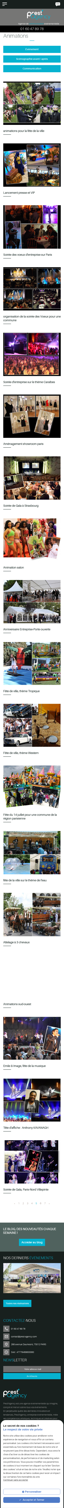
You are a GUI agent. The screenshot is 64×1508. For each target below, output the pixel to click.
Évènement (32, 49)
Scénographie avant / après (32, 59)
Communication (32, 68)
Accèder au (32, 1242)
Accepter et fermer (33, 1499)
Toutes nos (17, 1303)
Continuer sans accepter (15, 1480)
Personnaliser (33, 1491)
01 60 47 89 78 (32, 29)
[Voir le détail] (32, 1278)
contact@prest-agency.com (24, 1336)
